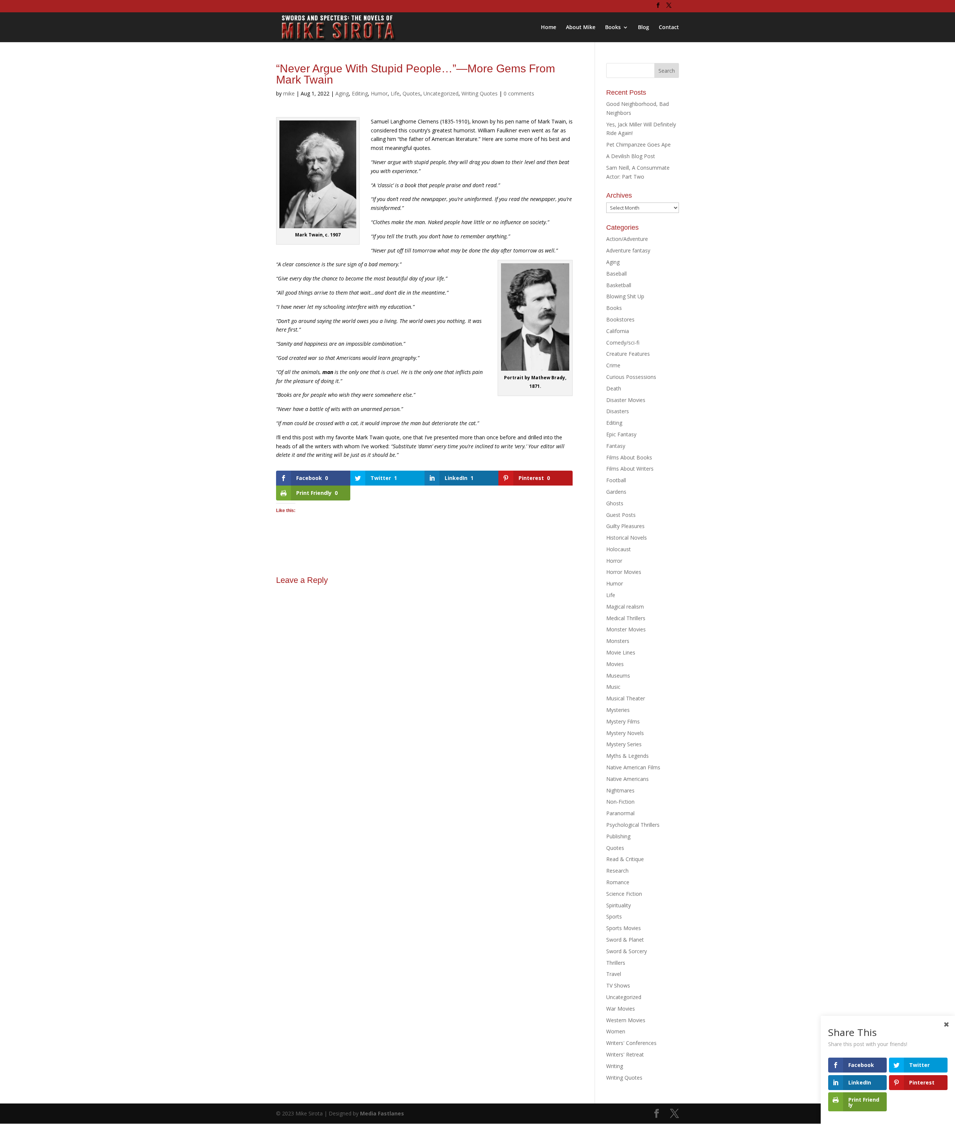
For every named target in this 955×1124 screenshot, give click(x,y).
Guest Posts (621, 514)
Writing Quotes (479, 93)
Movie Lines (620, 652)
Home (548, 28)
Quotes (411, 93)
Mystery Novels (625, 733)
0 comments (519, 93)
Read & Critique (625, 859)
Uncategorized (440, 93)
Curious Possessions (631, 376)
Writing (614, 1066)
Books (613, 28)
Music (613, 686)
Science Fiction (624, 893)
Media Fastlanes (382, 1113)
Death (613, 388)
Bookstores (620, 319)
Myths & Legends (627, 755)
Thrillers (615, 962)
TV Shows (618, 985)
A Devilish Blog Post (630, 156)
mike (289, 93)
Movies (615, 664)
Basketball (618, 285)
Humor (379, 93)
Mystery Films (623, 721)
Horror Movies (623, 571)
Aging (342, 93)
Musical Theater (625, 698)
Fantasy (615, 445)
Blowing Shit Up (625, 296)
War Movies (620, 1008)
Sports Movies (623, 928)
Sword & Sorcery (626, 951)
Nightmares (620, 790)
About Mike (580, 28)
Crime (613, 365)
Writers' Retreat (625, 1054)
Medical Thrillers (625, 618)
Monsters (617, 640)
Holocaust (618, 549)
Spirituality (618, 905)
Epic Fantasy (621, 434)
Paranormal (620, 813)
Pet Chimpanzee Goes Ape (638, 144)
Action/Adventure (627, 238)
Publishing (618, 836)
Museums (618, 675)
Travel (613, 973)
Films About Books (629, 457)
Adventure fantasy (628, 250)
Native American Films (633, 767)
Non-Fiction (620, 801)
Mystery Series (624, 744)
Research (617, 870)
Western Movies (625, 1020)
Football (616, 480)
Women (615, 1031)
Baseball (616, 273)
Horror (614, 560)
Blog (643, 28)
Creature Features (628, 353)
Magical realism (625, 606)
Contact (669, 28)
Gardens (616, 491)
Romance (617, 882)
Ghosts (614, 503)
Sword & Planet (625, 939)
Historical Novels (626, 537)
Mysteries (618, 709)
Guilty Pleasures (625, 526)
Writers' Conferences (631, 1042)
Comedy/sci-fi (622, 342)
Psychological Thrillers (633, 824)
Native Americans (627, 778)
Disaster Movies (625, 400)
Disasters (617, 411)
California (617, 331)
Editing (360, 93)
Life (395, 93)
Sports (614, 916)
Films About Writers (630, 468)
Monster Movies (626, 629)
